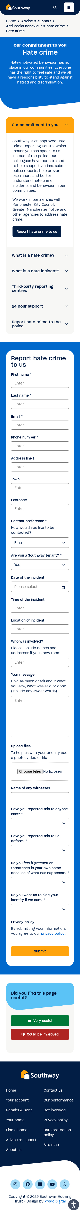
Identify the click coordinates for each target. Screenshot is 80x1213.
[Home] (18, 7)
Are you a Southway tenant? (36, 555)
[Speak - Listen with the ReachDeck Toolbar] (73, 1204)
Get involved (55, 1110)
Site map (51, 1145)
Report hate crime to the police (36, 324)
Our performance (59, 1100)
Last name (21, 395)
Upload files (21, 746)
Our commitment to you (35, 124)
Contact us (53, 1090)
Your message (22, 674)
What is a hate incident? (35, 271)
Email (17, 416)
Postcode (19, 500)
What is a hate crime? (33, 255)
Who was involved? (27, 641)
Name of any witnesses (30, 788)
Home (11, 21)
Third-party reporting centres (32, 288)
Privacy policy (22, 922)
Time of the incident (28, 599)
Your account (17, 1100)
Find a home (16, 1130)
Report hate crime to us (37, 231)
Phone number (24, 437)
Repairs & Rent (19, 1110)
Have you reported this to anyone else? (39, 811)
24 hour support (27, 306)
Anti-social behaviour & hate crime (35, 26)
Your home (15, 1120)
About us (13, 1150)
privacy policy (53, 933)
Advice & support (36, 21)
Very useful (42, 1021)
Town (15, 479)
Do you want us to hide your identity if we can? (34, 897)
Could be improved (43, 1034)
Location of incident (27, 620)
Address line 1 (22, 458)
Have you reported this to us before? (35, 838)
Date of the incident (27, 577)
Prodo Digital (55, 1201)
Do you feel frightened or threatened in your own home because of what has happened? (40, 868)
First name (21, 375)
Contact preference (29, 521)
